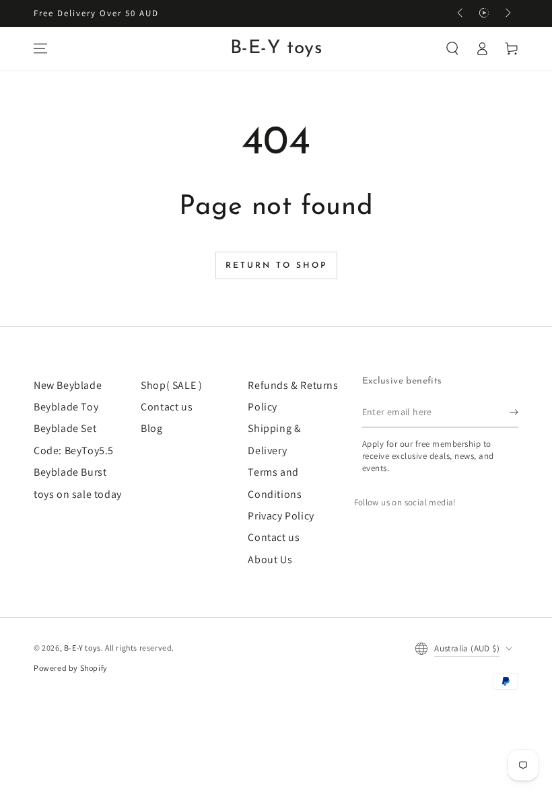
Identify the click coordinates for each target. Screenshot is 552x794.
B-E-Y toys (82, 648)
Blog (151, 428)
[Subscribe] (514, 412)
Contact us (167, 407)
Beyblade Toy (66, 407)
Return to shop (276, 266)
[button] (452, 48)
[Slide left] (461, 13)
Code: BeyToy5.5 (74, 450)
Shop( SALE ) (171, 385)
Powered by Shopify (71, 668)
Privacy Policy (281, 516)
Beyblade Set (65, 428)
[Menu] (40, 48)
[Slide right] (506, 13)
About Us (270, 559)
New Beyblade (68, 385)
